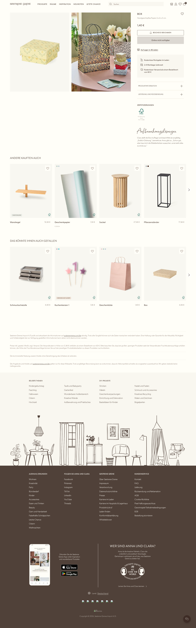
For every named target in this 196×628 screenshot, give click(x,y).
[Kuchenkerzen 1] (76, 274)
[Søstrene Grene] (20, 4)
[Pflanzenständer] (165, 191)
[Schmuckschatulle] (31, 274)
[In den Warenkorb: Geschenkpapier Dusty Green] (93, 226)
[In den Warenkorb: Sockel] (138, 226)
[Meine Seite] (175, 4)
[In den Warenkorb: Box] (182, 309)
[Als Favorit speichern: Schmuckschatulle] (47, 251)
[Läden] (171, 4)
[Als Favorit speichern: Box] (182, 13)
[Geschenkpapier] (76, 191)
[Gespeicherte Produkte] (180, 4)
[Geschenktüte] (120, 274)
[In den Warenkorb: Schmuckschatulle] (48, 309)
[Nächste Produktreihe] (189, 190)
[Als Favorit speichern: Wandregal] (47, 168)
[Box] (165, 274)
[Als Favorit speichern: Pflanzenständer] (181, 168)
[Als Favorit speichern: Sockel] (137, 168)
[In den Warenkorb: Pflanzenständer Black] (182, 226)
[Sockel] (120, 191)
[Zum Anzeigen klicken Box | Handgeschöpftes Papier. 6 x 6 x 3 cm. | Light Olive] (39, 52)
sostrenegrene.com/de (72, 335)
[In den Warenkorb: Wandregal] (48, 226)
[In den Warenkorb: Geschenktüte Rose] (138, 309)
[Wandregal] (31, 191)
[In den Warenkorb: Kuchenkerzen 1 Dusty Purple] (93, 309)
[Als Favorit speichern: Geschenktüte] (137, 251)
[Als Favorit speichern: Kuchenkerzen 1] (92, 251)
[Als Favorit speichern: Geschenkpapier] (92, 168)
